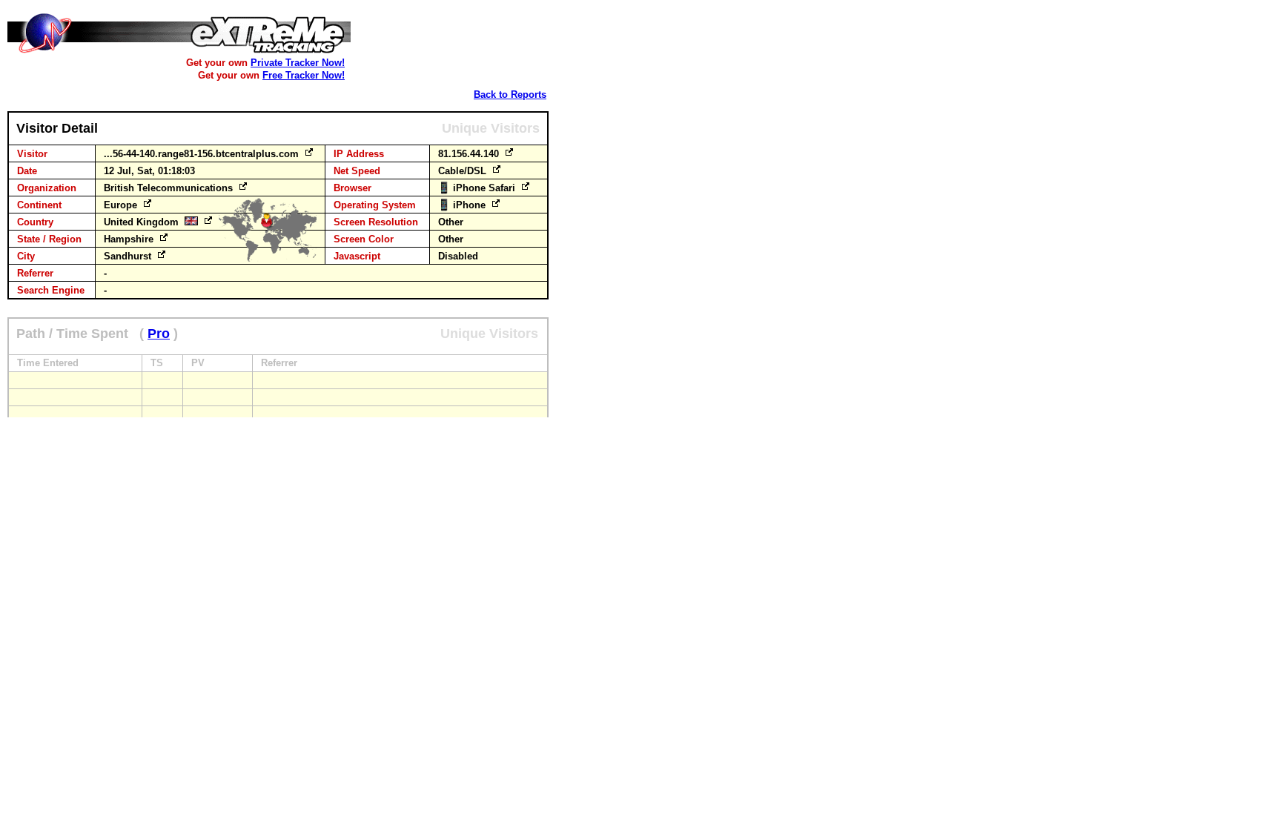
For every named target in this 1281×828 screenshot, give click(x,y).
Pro (159, 333)
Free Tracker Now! (303, 75)
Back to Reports (510, 94)
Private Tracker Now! (298, 62)
